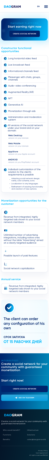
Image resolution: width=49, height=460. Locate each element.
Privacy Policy (43, 451)
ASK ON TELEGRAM (26, 398)
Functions (7, 435)
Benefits (6, 439)
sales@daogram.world (36, 439)
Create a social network (24, 34)
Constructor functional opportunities (16, 50)
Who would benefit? (11, 430)
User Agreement (42, 453)
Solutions (31, 435)
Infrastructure (32, 430)
